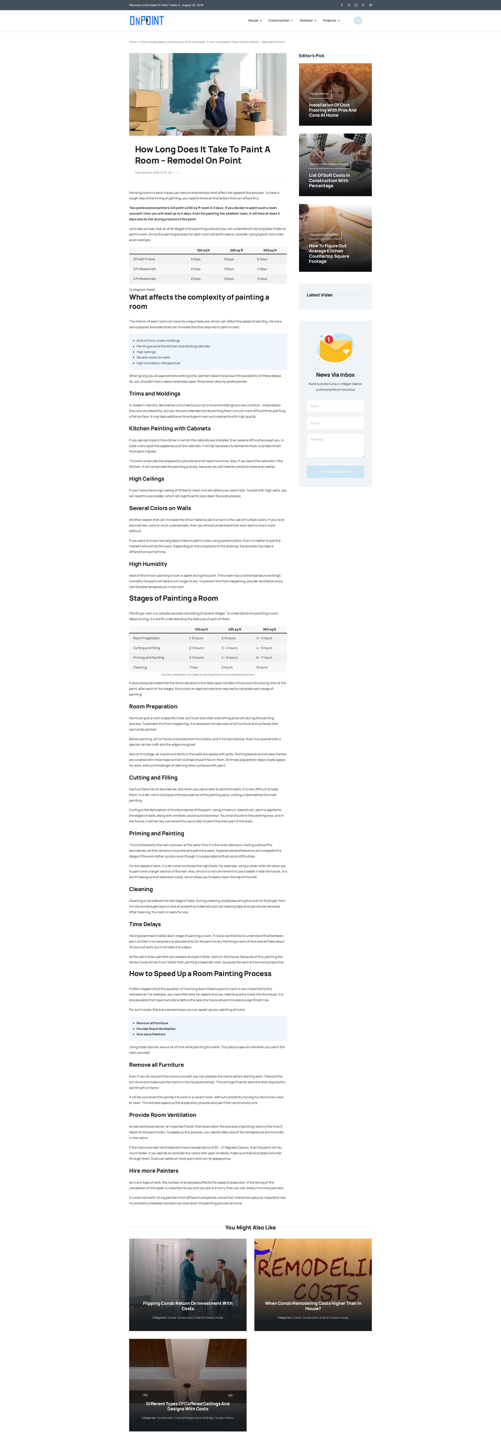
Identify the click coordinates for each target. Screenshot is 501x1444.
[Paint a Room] (208, 54)
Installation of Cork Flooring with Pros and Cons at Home (333, 110)
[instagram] (356, 5)
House (219, 1317)
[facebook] (341, 5)
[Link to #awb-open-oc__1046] (358, 20)
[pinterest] (363, 5)
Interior (229, 1418)
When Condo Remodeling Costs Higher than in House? (313, 1305)
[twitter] (349, 5)
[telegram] (370, 5)
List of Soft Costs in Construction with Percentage (329, 180)
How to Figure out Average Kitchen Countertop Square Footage (329, 253)
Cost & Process (204, 1317)
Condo (172, 1317)
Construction (185, 1317)
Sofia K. (176, 172)
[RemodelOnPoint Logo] (146, 16)
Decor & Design (204, 1418)
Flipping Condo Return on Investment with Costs (187, 1305)
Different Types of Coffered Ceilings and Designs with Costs (187, 1406)
